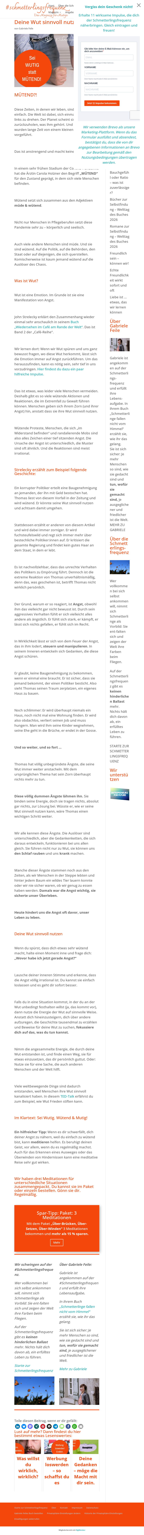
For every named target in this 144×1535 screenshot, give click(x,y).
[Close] (139, 5)
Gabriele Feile (26, 28)
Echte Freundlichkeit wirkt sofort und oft (119, 280)
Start (51, 6)
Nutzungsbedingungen (99, 157)
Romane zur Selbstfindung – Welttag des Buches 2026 (119, 236)
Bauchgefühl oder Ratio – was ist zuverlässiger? (119, 182)
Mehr (56, 1242)
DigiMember (80, 1530)
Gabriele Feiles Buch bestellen (28, 1513)
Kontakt (64, 1507)
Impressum (77, 1507)
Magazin (53, 12)
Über (53, 1507)
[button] (17, 1426)
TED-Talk (67, 1096)
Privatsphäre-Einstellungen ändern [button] (63, 1513)
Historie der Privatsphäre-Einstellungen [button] (103, 1513)
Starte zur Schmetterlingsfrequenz (31, 1507)
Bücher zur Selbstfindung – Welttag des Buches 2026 (119, 209)
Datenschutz (92, 1507)
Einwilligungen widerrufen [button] (26, 1519)
